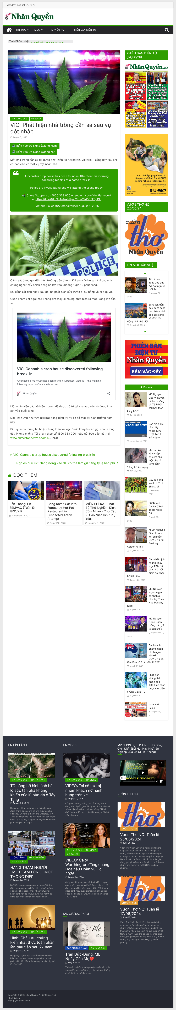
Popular (148, 387)
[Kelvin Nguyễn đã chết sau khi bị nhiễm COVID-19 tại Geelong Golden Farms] (137, 527)
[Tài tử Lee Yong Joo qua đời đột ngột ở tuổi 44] (136, 279)
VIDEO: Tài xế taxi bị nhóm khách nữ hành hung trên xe (83, 790)
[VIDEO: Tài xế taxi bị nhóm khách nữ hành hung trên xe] (86, 754)
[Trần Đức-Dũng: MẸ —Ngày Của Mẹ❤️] (86, 923)
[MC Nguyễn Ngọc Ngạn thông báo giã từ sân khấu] (137, 616)
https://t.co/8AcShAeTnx (51, 199)
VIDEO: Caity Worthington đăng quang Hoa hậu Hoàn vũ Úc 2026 (87, 867)
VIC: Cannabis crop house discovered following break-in (52, 454)
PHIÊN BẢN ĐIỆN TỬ (84, 29)
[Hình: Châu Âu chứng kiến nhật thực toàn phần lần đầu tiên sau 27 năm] (31, 906)
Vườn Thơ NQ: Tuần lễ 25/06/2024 (139, 836)
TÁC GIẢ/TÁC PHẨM (77, 948)
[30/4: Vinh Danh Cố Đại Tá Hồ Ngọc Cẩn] (137, 500)
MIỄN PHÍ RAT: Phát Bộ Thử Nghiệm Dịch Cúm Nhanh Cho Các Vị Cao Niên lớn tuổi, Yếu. (100, 511)
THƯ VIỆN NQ (56, 29)
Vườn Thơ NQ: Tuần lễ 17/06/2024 (139, 911)
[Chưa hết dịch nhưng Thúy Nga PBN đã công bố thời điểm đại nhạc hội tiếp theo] (137, 556)
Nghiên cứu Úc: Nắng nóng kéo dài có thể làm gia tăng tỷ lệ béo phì (67, 463)
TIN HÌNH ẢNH (38, 779)
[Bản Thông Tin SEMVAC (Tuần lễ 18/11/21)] (26, 483)
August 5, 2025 (89, 206)
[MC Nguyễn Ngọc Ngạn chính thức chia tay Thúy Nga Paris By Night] (137, 586)
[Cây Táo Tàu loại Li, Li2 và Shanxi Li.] (137, 477)
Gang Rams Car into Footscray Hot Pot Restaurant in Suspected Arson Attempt (62, 511)
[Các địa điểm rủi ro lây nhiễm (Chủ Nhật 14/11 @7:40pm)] (137, 421)
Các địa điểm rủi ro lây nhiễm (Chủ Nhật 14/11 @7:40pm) (156, 430)
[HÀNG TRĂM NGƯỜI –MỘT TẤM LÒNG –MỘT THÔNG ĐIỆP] (31, 832)
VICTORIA (36, 118)
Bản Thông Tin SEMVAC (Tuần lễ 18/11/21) (22, 507)
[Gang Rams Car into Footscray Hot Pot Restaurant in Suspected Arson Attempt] (64, 483)
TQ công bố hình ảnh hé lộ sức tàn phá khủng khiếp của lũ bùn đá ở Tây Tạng (32, 792)
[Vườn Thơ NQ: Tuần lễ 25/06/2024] (141, 803)
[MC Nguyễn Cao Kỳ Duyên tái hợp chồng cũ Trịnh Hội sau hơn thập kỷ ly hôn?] (137, 391)
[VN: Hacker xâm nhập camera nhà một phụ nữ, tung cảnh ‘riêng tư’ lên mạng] (137, 447)
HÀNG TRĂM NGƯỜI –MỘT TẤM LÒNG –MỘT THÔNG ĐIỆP (31, 872)
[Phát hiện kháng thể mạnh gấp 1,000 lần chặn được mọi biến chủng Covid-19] (137, 672)
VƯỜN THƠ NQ (129, 828)
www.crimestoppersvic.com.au (30, 438)
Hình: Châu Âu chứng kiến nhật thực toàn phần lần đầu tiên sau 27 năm (32, 942)
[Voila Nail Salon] (137, 702)
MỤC (37, 29)
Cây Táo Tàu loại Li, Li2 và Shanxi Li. (156, 483)
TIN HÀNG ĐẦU (19, 118)
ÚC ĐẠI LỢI (72, 854)
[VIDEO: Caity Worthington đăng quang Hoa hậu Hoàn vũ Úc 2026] (86, 824)
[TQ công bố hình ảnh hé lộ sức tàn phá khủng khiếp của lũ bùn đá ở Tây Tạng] (31, 754)
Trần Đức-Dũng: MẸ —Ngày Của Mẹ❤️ (85, 956)
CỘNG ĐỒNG (18, 857)
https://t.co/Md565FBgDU (84, 199)
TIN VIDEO (91, 779)
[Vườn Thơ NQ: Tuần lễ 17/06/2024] (141, 877)
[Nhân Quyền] (9, 30)
